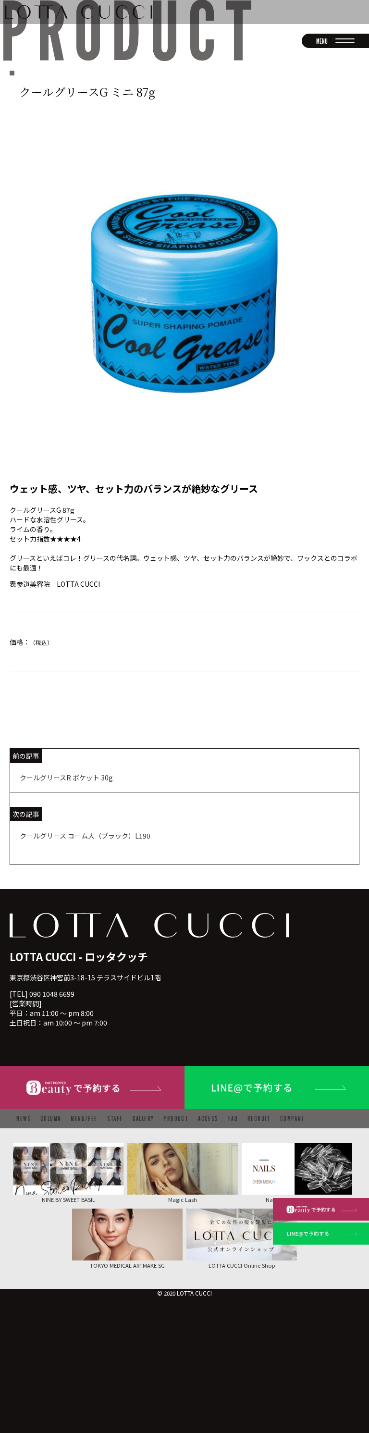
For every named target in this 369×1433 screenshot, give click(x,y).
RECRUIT (259, 1118)
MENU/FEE (84, 1118)
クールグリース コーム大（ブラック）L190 (85, 835)
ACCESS (208, 1118)
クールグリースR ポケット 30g (66, 777)
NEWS (23, 1118)
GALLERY (143, 1118)
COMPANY (292, 1118)
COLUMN (50, 1118)
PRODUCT (175, 1118)
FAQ (233, 1118)
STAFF (115, 1118)
